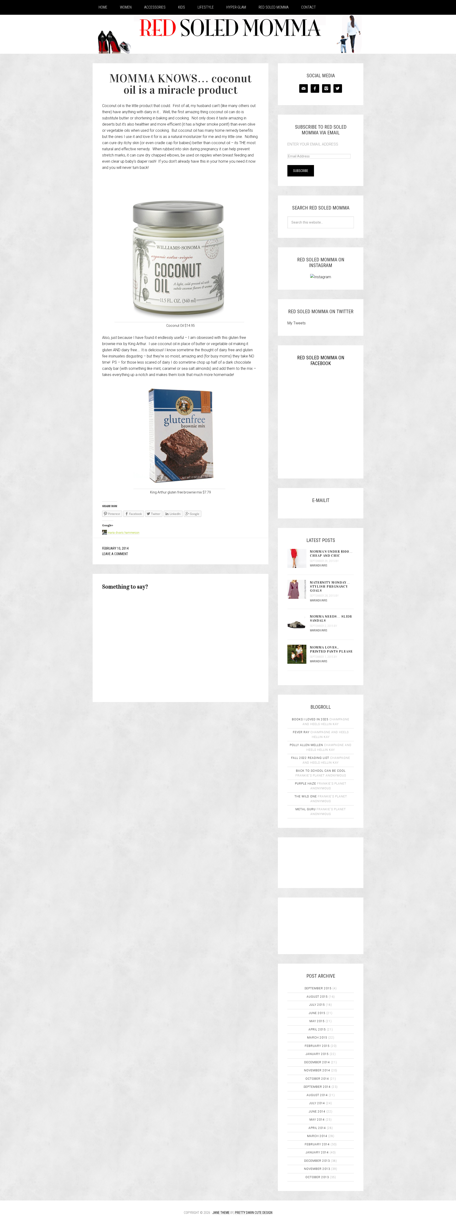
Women (126, 7)
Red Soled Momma (274, 7)
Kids (181, 7)
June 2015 (317, 1013)
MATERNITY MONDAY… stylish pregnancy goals (330, 587)
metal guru (305, 809)
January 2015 (317, 1054)
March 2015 (317, 1037)
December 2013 (317, 1160)
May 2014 (317, 1119)
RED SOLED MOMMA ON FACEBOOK (320, 360)
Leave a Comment (115, 554)
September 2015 (318, 988)
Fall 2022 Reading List (310, 758)
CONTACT (308, 7)
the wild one (305, 796)
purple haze (305, 783)
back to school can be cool (321, 770)
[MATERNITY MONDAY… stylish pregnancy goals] (298, 590)
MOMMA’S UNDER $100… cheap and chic (331, 554)
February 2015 (317, 1046)
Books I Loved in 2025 (310, 719)
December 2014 (317, 1062)
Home (103, 7)
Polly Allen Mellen (306, 745)
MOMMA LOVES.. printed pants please (331, 649)
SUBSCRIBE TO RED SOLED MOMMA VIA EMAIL (321, 130)
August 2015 (317, 996)
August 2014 (317, 1095)
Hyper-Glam (236, 7)
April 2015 (317, 1029)
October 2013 (317, 1177)
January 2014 (317, 1152)
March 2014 (317, 1136)
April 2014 (317, 1128)
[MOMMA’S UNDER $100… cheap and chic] (298, 559)
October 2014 (317, 1078)
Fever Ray (301, 732)
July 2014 (317, 1103)
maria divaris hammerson (123, 532)
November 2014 (317, 1070)
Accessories (155, 7)
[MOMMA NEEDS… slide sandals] (298, 624)
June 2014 (317, 1111)
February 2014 (317, 1144)
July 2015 (317, 1004)
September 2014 (317, 1086)
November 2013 (317, 1169)
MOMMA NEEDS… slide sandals (331, 619)
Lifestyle (206, 7)
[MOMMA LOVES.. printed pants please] (298, 655)
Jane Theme (221, 1213)
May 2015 (317, 1021)
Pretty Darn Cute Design (253, 1213)
